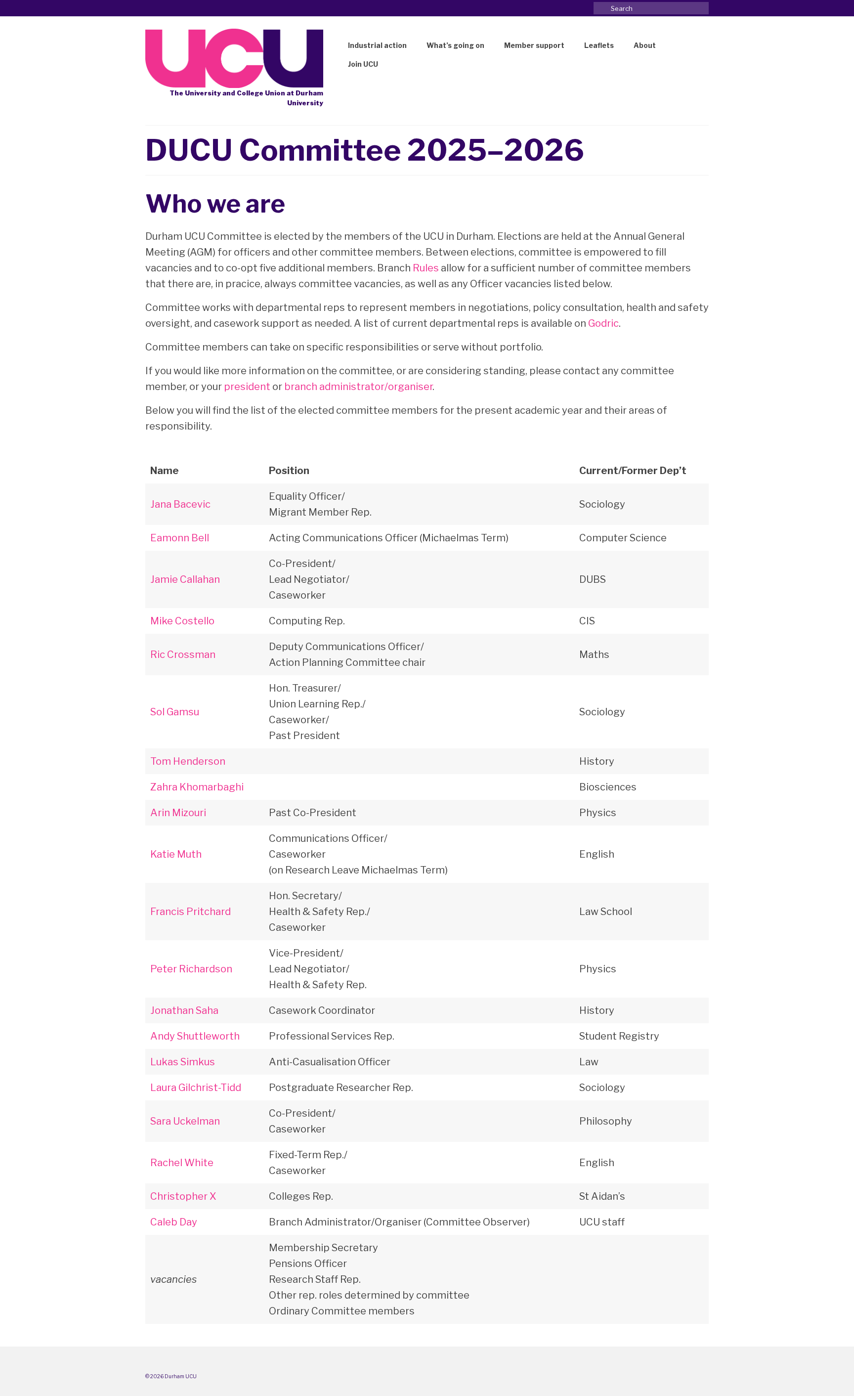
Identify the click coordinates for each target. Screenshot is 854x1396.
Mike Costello (182, 621)
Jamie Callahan (185, 579)
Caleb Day (173, 1222)
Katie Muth (176, 854)
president (247, 387)
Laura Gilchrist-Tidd (195, 1087)
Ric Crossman (182, 654)
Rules (426, 268)
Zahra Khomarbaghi (197, 787)
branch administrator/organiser (358, 387)
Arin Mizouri (178, 813)
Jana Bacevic (180, 504)
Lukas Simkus (182, 1062)
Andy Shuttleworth (195, 1036)
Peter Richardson (191, 969)
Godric (603, 323)
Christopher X (183, 1196)
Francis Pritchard (190, 911)
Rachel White (182, 1163)
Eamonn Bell (179, 538)
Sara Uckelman (185, 1121)
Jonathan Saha (184, 1010)
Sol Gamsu (174, 712)
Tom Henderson (187, 761)
